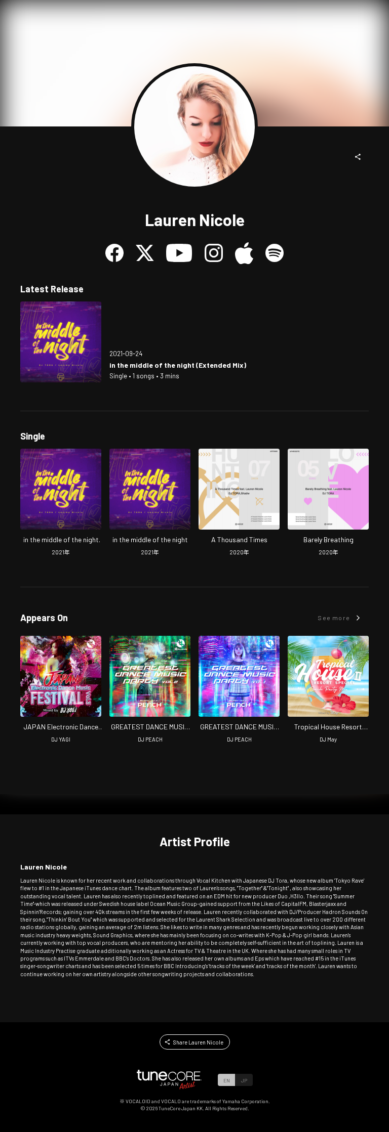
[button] (358, 157)
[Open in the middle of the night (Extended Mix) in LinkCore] (60, 341)
